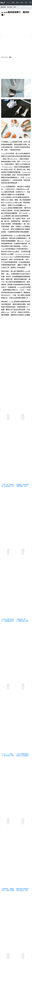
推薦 (13, 2)
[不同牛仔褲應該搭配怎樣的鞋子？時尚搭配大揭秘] (23, 752)
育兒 (26, 2)
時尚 (15, 7)
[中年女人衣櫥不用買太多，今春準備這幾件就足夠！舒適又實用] (8, 617)
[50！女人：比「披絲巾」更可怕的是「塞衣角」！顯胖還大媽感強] (8, 752)
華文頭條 (9, 7)
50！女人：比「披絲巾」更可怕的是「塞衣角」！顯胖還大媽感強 (8, 755)
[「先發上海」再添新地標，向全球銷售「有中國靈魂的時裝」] (8, 482)
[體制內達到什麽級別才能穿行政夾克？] (23, 886)
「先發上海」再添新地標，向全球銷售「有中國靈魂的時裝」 (8, 486)
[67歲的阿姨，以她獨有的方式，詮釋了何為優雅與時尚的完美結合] (8, 886)
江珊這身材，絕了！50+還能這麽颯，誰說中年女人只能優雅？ (22, 621)
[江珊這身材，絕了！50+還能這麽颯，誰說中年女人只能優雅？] (23, 617)
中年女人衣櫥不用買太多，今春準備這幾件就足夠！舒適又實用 (8, 621)
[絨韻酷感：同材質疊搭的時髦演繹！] (23, 482)
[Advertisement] (16, 336)
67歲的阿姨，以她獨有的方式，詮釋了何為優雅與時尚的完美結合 (8, 890)
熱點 (17, 2)
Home (8, 2)
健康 (21, 2)
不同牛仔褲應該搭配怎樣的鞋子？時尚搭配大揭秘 (22, 755)
